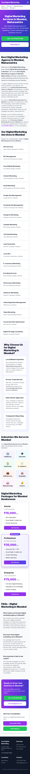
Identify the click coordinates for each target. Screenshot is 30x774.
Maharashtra (4, 8)
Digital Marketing (18, 6)
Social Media (19, 749)
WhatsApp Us (15, 44)
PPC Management (21, 746)
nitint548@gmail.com (15, 703)
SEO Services (20, 744)
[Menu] (28, 2)
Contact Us (15, 594)
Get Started (15, 528)
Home (2, 6)
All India (3, 762)
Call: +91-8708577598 (15, 38)
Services (9, 6)
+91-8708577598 (6, 126)
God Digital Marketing (10, 2)
